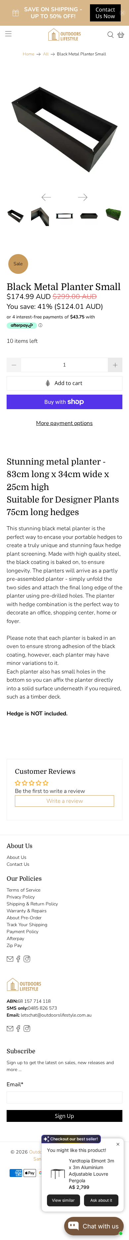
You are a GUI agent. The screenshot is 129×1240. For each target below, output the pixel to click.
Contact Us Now (105, 13)
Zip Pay (14, 945)
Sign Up (64, 1116)
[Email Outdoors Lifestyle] (10, 961)
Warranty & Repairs (27, 911)
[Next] (83, 197)
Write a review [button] (64, 801)
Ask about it (101, 1200)
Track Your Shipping (27, 925)
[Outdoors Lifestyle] (64, 34)
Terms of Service (23, 890)
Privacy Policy (21, 897)
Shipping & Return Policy (32, 904)
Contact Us (18, 864)
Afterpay (15, 938)
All (46, 54)
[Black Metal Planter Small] (65, 129)
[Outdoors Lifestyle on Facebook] (18, 961)
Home (28, 54)
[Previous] (46, 197)
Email (15, 1084)
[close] (122, 13)
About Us (16, 857)
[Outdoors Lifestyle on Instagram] (26, 961)
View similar (63, 1200)
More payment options (64, 423)
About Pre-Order (24, 918)
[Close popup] (118, 1144)
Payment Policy (22, 932)
